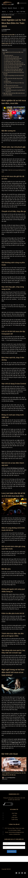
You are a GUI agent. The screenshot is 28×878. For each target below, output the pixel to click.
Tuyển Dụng (14, 819)
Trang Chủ (4, 8)
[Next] (24, 769)
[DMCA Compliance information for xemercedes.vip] (14, 804)
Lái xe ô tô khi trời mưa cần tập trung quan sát (15, 64)
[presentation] (14, 764)
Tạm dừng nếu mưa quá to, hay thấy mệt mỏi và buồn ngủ (15, 91)
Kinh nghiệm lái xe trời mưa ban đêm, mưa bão (13, 53)
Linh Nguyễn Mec (6, 29)
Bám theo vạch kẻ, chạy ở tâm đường (14, 66)
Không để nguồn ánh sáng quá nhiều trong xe (15, 83)
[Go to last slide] (4, 769)
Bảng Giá (10, 8)
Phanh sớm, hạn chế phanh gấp (12, 56)
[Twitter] (19, 873)
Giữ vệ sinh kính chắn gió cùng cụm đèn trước (14, 79)
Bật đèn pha (8, 81)
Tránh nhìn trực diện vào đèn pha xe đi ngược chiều (14, 88)
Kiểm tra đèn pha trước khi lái (12, 85)
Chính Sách (14, 817)
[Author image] (3, 777)
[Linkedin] (22, 873)
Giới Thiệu (22, 11)
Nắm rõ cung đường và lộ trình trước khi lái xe (14, 76)
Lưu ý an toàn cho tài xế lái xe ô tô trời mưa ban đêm (13, 73)
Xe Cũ (22, 8)
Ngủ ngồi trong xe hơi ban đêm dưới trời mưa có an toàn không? (14, 94)
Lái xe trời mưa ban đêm (8, 34)
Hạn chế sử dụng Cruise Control (12, 67)
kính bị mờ (7, 479)
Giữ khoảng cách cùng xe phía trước (13, 61)
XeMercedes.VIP (6, 43)
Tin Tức (11, 11)
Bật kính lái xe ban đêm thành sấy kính (14, 70)
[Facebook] (16, 873)
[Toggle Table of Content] (23, 50)
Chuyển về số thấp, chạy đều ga (12, 59)
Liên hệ (14, 815)
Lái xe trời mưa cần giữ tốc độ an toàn (14, 58)
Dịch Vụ (4, 11)
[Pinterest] (25, 873)
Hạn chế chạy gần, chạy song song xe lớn (14, 63)
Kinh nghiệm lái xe (6, 17)
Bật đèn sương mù (9, 55)
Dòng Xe (15, 8)
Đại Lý (18, 11)
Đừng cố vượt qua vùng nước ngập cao (14, 69)
